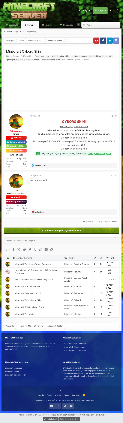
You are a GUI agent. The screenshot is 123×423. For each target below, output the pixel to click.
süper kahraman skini (51, 59)
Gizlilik (58, 395)
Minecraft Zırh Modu (24, 314)
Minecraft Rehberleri (74, 293)
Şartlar (49, 395)
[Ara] (117, 10)
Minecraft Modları (72, 314)
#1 (116, 116)
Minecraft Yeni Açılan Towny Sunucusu (33, 264)
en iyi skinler (95, 56)
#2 (116, 175)
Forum (30, 25)
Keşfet (48, 25)
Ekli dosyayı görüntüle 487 (98, 141)
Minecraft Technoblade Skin (28, 300)
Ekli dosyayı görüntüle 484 (74, 126)
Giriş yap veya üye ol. (99, 153)
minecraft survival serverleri (74, 350)
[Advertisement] (61, 84)
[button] (36, 24)
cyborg (41, 56)
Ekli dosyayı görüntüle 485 (46, 141)
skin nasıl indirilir (32, 59)
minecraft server (12, 371)
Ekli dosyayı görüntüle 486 (72, 141)
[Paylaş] (112, 116)
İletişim (41, 395)
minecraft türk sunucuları (15, 375)
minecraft (107, 56)
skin (21, 59)
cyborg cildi (52, 56)
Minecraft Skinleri (72, 300)
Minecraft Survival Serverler (77, 264)
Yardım (66, 395)
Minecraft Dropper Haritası (27, 286)
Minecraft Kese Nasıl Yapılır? (28, 293)
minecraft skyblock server (74, 347)
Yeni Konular (12, 32)
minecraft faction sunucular (74, 343)
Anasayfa (13, 25)
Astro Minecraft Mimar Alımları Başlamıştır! (34, 279)
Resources (68, 25)
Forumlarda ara (29, 32)
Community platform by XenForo (53, 400)
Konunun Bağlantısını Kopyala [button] (76, 59)
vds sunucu (81, 400)
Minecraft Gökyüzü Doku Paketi (29, 307)
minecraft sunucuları (13, 368)
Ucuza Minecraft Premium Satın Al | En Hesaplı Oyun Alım (36, 271)
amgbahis (90, 400)
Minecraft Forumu (72, 271)
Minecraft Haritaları (73, 286)
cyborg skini (64, 56)
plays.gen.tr (12, 59)
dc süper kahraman (80, 56)
